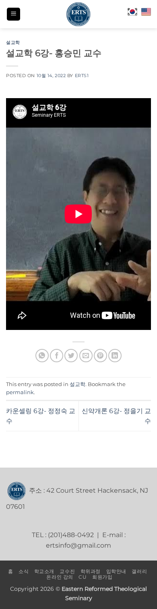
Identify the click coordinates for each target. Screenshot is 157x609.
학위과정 (91, 571)
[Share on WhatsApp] (42, 355)
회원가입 (102, 577)
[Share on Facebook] (56, 355)
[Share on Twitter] (71, 355)
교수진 (67, 571)
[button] (13, 14)
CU (82, 577)
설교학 (13, 42)
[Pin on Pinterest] (100, 355)
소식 (24, 571)
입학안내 (116, 571)
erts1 (82, 75)
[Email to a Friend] (86, 355)
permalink (20, 392)
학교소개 (44, 571)
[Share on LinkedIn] (115, 355)
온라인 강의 (59, 577)
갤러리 (139, 571)
